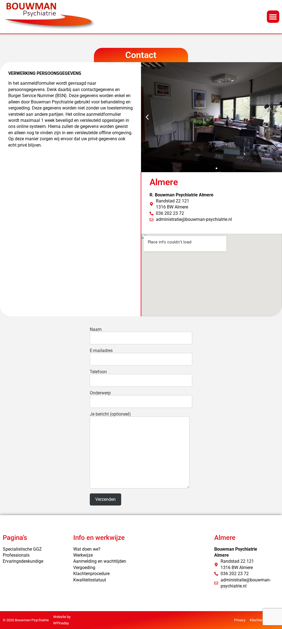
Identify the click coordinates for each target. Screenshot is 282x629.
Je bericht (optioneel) (110, 414)
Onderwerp (100, 393)
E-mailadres (101, 350)
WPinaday (61, 623)
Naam (96, 329)
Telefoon (98, 372)
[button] (273, 16)
